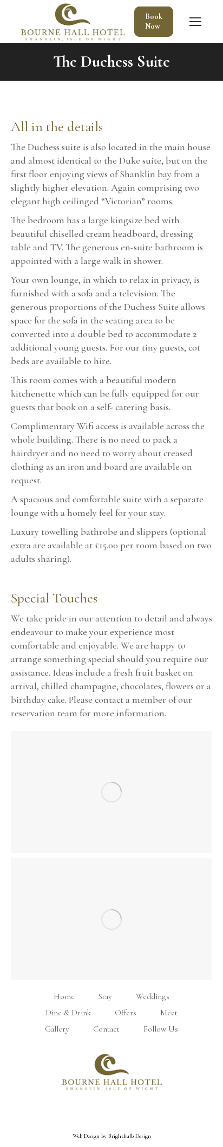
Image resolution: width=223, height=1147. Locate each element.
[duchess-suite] (111, 792)
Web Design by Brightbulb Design (112, 1125)
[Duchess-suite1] (111, 919)
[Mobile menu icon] (195, 22)
